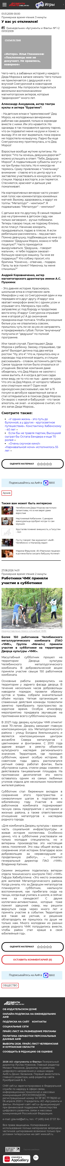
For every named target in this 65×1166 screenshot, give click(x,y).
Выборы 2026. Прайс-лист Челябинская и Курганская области (30, 1045)
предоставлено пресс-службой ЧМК (24, 631)
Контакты (39, 1021)
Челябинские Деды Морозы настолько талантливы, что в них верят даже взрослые (36, 510)
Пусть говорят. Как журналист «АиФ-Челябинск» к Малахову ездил (35, 541)
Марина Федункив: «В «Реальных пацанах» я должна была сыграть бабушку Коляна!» (38, 552)
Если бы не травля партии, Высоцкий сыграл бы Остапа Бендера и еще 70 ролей (33, 437)
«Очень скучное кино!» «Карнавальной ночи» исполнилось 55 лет (31, 447)
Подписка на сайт (16, 1021)
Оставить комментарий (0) (32, 959)
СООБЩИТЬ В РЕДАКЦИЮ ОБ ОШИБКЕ (27, 1051)
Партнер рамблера (31, 1149)
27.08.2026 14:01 (11, 570)
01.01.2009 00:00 (11, 13)
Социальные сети (16, 1026)
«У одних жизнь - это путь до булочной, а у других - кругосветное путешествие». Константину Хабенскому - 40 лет (33, 424)
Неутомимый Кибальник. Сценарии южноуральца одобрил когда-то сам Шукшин (35, 521)
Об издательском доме (20, 1009)
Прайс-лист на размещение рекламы (29, 1031)
